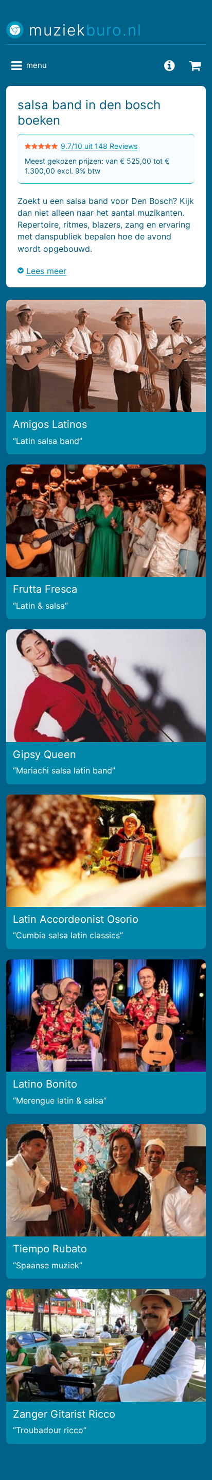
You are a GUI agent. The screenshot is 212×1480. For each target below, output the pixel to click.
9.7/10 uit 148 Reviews (99, 146)
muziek (85, 30)
